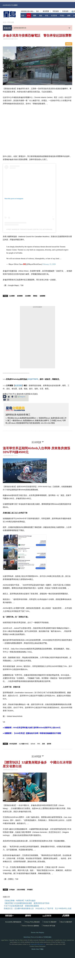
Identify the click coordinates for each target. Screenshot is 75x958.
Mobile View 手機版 (37, 949)
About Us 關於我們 (66, 922)
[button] (72, 12)
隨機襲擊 (42, 296)
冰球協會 (12, 889)
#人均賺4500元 (24, 744)
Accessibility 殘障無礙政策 (13, 922)
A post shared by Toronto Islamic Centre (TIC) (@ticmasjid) (29, 229)
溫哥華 (49, 744)
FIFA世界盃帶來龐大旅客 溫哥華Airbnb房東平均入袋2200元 (36, 728)
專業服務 (56, 11)
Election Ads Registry (37, 932)
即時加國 (11, 22)
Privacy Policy (29, 922)
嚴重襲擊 (20, 296)
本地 (46, 15)
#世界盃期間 (13, 744)
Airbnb (33, 744)
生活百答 (54, 15)
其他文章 (7, 28)
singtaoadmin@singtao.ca (37, 944)
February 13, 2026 (49, 264)
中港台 (62, 15)
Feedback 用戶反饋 (49, 926)
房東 (43, 744)
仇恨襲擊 (12, 296)
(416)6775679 (32, 379)
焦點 (40, 15)
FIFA (38, 744)
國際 (34, 15)
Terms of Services (28, 926)
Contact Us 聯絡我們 (50, 922)
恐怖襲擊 (28, 296)
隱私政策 (37, 922)
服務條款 (36, 926)
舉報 (69, 44)
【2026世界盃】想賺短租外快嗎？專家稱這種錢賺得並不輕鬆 (37, 733)
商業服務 (65, 11)
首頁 (22, 15)
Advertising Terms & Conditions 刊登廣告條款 (37, 937)
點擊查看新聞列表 (20, 28)
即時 (28, 15)
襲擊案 (35, 296)
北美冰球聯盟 (21, 889)
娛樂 (68, 15)
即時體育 (30, 889)
